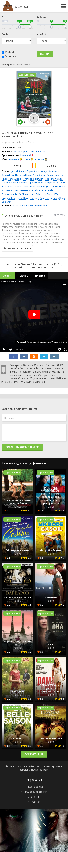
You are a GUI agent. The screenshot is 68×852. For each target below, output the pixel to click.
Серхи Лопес (34, 171)
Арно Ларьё (21, 151)
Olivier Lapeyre (31, 197)
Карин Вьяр (8, 175)
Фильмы (10, 51)
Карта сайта (35, 786)
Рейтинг (42, 17)
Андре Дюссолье (50, 171)
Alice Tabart (41, 190)
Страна (41, 33)
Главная (35, 801)
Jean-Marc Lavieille (11, 186)
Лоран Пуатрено (24, 178)
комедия (14, 159)
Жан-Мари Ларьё (37, 151)
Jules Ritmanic (19, 171)
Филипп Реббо (43, 178)
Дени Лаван (39, 175)
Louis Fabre (36, 194)
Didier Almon (28, 186)
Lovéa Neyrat (22, 194)
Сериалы (10, 56)
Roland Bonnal (20, 182)
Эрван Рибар (36, 182)
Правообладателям (35, 791)
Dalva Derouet (57, 186)
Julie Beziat (17, 197)
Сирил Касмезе (55, 175)
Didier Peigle (42, 186)
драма (26, 159)
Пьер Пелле (8, 178)
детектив (39, 159)
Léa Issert (29, 190)
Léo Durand (49, 194)
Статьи (35, 796)
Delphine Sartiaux (49, 197)
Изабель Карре (23, 175)
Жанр (5, 33)
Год (4, 17)
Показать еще (34, 754)
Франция (25, 155)
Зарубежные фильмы (25, 205)
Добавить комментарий (22, 447)
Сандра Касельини (54, 182)
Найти (44, 54)
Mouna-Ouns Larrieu (13, 190)
